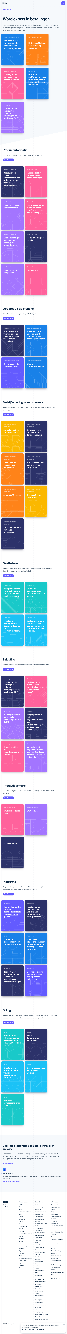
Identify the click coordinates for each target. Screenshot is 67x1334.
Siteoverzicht (55, 1237)
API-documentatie (40, 1305)
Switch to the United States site (32, 1330)
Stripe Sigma (23, 1260)
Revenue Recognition (25, 1258)
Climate (21, 1221)
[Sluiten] (64, 1325)
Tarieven (21, 1207)
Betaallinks (22, 1248)
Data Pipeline (23, 1229)
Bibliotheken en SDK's (41, 1314)
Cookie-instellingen (57, 1239)
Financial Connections (25, 1234)
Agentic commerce (40, 1212)
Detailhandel (38, 1275)
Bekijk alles (7, 160)
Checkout (22, 1219)
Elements (22, 1231)
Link (20, 1243)
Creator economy (40, 1247)
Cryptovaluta (23, 1226)
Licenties (54, 1234)
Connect (21, 1224)
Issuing (21, 1241)
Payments (22, 1251)
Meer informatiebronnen (11, 1181)
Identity (21, 1236)
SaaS (36, 1242)
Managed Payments (25, 1246)
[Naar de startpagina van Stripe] (5, 1202)
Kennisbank (7, 9)
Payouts (21, 1253)
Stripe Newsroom (56, 1256)
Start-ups (38, 1209)
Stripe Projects (39, 1317)
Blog (52, 1212)
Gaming (37, 1250)
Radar (20, 1256)
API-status (38, 1307)
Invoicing (21, 1238)
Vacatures (54, 1253)
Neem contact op (8, 1163)
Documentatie (39, 1302)
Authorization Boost (25, 1212)
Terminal (21, 1265)
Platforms (38, 1240)
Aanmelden (54, 1279)
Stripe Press (54, 1258)
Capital (21, 1216)
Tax (20, 1263)
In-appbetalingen (40, 1233)
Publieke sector (39, 1273)
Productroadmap (56, 1251)
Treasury (21, 1268)
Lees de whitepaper (9, 62)
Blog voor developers (41, 1319)
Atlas (20, 1209)
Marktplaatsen (39, 1235)
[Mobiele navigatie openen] (63, 3)
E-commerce (39, 1216)
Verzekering (38, 1257)
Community (54, 1214)
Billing (20, 1214)
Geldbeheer (38, 1237)
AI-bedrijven (38, 1245)
